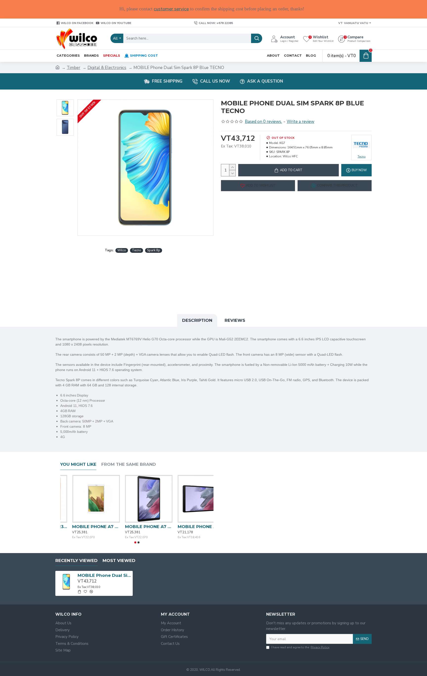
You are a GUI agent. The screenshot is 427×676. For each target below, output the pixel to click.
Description (197, 320)
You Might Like (78, 464)
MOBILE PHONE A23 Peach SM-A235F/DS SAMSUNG (137, 526)
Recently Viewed (76, 560)
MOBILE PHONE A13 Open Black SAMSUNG (84, 526)
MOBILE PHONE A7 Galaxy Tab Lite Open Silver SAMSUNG (190, 526)
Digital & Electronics (106, 67)
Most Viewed (119, 560)
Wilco (121, 250)
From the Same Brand (128, 464)
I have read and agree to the (300, 647)
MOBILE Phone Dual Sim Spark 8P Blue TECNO (104, 575)
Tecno (136, 250)
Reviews (235, 320)
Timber (73, 67)
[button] (135, 542)
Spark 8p (153, 250)
